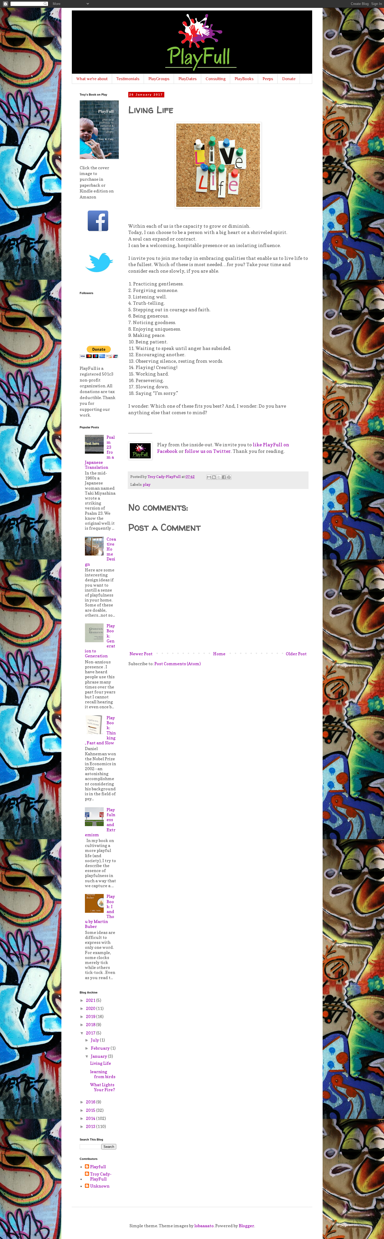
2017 (91, 1033)
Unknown (99, 1186)
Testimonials (128, 79)
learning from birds (102, 1074)
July (95, 1040)
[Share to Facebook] (223, 477)
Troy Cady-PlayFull (101, 1177)
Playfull (98, 1166)
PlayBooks (244, 79)
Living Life (100, 1063)
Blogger (246, 1225)
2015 (91, 1110)
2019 (91, 1016)
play (146, 484)
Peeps (268, 79)
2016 (91, 1101)
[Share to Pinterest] (228, 477)
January (99, 1056)
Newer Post (141, 653)
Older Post (296, 653)
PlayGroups (159, 79)
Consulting (216, 79)
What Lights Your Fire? (102, 1087)
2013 (91, 1126)
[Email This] (209, 477)
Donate (288, 79)
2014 (91, 1118)
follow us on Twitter (208, 451)
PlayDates (187, 79)
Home (219, 653)
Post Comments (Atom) (177, 663)
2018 (91, 1024)
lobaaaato (204, 1225)
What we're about (92, 79)
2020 (91, 1008)
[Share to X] (219, 477)
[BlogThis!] (214, 477)
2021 (91, 1000)
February (100, 1048)
